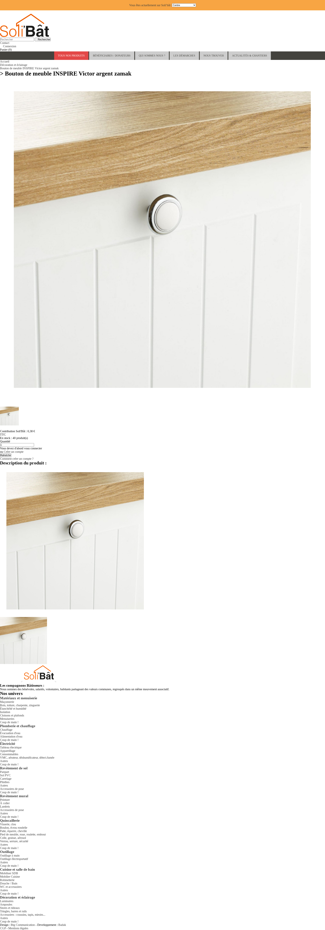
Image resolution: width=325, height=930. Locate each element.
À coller (5, 803)
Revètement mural (14, 796)
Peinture (5, 799)
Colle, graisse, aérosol (13, 837)
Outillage (7, 852)
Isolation (5, 712)
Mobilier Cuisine (10, 876)
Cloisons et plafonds (12, 715)
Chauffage (6, 729)
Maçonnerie (7, 701)
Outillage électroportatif (14, 859)
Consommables (9, 754)
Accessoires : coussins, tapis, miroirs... (22, 914)
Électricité (7, 744)
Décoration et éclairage (17, 897)
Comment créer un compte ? (16, 458)
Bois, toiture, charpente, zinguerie (20, 705)
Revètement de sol (13, 768)
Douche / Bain (8, 883)
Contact (4, 42)
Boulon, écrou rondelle (13, 827)
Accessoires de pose (12, 788)
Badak (62, 924)
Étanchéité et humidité (13, 708)
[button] (111, 55)
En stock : (6, 438)
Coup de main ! (9, 722)
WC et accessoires (11, 886)
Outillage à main (10, 855)
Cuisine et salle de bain (17, 869)
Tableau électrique (11, 747)
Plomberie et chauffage (17, 726)
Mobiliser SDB (9, 873)
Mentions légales (18, 928)
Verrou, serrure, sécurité (14, 841)
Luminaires (6, 901)
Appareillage (7, 750)
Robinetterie (7, 880)
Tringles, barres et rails (13, 911)
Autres (4, 761)
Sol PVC (5, 775)
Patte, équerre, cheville (13, 831)
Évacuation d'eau (10, 733)
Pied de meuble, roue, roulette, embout (23, 834)
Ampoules (6, 904)
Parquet (4, 771)
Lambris (5, 806)
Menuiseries (7, 718)
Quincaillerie (10, 820)
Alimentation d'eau (11, 736)
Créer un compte (14, 451)
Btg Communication (23, 924)
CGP (3, 928)
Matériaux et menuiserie (18, 698)
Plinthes (4, 782)
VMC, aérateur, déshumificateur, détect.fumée (27, 757)
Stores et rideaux (10, 907)
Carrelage (5, 778)
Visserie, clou (8, 824)
